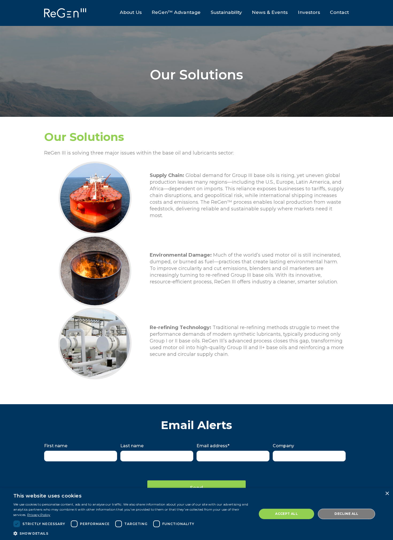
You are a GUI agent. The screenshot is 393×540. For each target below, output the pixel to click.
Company (283, 445)
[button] (131, 533)
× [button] (387, 494)
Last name (132, 445)
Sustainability (226, 12)
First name (55, 445)
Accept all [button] (286, 514)
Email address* (212, 445)
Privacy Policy (38, 515)
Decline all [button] (346, 514)
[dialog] (196, 514)
